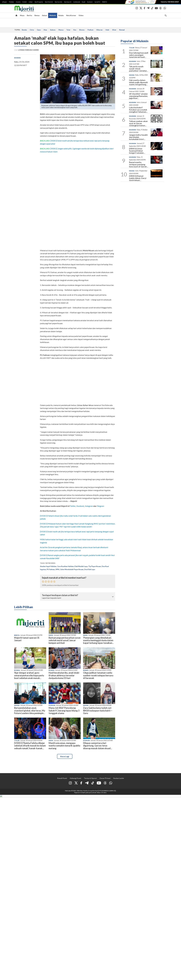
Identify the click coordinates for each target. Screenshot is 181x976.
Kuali (83, 2)
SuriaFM (97, 2)
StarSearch (67, 2)
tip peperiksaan (94, 566)
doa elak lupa (89, 569)
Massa (60, 30)
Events (18, 2)
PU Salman (51, 569)
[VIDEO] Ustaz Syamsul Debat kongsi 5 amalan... (137, 150)
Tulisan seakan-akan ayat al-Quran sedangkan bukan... (138, 123)
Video (81, 15)
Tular (68, 30)
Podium (90, 30)
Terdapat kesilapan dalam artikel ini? (60, 595)
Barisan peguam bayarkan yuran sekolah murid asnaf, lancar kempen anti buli (65, 640)
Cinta (32, 30)
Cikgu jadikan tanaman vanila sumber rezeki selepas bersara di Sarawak (98, 675)
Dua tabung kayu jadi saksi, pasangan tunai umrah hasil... (138, 55)
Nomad (122, 30)
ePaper (4, 2)
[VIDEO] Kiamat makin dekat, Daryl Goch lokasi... (137, 178)
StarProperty (39, 2)
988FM (104, 2)
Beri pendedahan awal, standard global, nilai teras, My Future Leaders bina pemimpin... (29, 710)
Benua (37, 15)
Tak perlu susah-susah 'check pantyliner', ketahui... (138, 68)
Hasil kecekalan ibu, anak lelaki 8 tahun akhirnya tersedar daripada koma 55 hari (64, 675)
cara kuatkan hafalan (65, 566)
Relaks (61, 15)
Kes (74, 30)
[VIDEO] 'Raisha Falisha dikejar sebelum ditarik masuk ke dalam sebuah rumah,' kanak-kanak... (30, 746)
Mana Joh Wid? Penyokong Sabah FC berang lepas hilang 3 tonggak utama (64, 710)
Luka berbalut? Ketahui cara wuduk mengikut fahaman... (138, 109)
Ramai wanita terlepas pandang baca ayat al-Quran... (138, 164)
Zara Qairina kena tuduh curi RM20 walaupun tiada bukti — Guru (97, 710)
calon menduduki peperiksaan (71, 569)
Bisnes (82, 30)
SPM (57, 569)
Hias (45, 30)
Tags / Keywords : (48, 563)
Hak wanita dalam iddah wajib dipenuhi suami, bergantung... (138, 82)
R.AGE (25, 2)
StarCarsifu (58, 2)
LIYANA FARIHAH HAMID (28, 50)
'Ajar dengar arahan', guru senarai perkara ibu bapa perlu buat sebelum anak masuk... (29, 675)
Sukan (44, 15)
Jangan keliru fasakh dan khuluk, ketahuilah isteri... (138, 137)
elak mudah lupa (81, 566)
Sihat (114, 30)
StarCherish (49, 2)
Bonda (24, 30)
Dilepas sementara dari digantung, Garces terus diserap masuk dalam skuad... (97, 746)
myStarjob (76, 2)
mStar (31, 2)
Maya (22, 15)
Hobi (107, 30)
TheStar (11, 2)
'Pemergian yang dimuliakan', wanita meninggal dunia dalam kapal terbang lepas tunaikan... (98, 640)
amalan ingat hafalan (48, 566)
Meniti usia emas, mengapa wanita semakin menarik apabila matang (64, 746)
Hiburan (99, 30)
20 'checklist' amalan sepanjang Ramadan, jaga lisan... (138, 96)
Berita (29, 15)
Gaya (39, 30)
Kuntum (90, 2)
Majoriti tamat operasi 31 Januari (26, 639)
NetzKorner (71, 15)
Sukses (53, 30)
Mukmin (52, 15)
